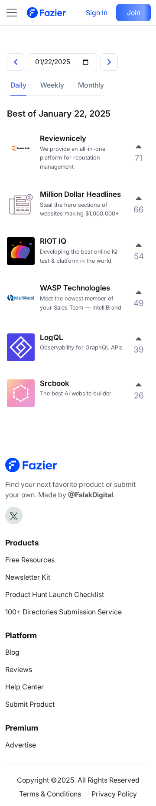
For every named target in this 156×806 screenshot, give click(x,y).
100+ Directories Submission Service (63, 611)
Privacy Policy (114, 794)
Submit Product (30, 704)
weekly (52, 85)
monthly (91, 85)
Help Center (24, 686)
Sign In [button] (96, 12)
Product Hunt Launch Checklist (54, 594)
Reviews (18, 669)
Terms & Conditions (50, 794)
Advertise (20, 745)
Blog (12, 652)
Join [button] (133, 12)
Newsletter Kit (27, 577)
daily (18, 85)
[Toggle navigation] (16, 12)
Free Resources (30, 559)
